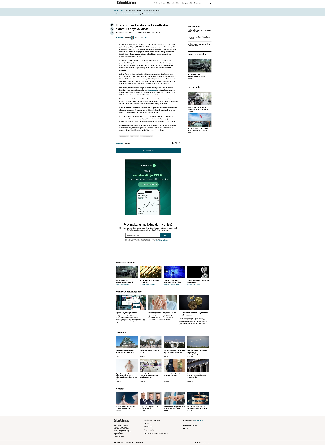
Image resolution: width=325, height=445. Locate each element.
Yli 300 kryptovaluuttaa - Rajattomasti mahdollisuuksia (193, 313)
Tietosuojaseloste (119, 443)
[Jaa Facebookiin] (112, 25)
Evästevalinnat (138, 443)
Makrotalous (120, 37)
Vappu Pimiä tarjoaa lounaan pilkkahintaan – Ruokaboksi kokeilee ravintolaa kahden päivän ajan (126, 376)
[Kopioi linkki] (112, 33)
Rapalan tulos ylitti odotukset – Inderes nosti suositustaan (142, 10)
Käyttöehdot (129, 443)
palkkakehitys (124, 136)
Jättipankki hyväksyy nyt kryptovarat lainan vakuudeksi (199, 30)
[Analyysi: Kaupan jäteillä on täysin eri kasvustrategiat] (151, 398)
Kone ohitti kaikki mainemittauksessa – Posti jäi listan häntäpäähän (149, 375)
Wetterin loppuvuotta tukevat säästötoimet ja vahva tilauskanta (198, 108)
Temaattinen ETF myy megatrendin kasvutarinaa (198, 281)
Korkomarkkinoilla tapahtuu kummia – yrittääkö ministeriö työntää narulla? (196, 375)
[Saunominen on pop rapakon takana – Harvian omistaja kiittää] (198, 398)
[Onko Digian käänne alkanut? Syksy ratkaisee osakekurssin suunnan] (199, 120)
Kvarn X (127, 284)
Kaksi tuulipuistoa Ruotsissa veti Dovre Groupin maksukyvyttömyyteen (197, 352)
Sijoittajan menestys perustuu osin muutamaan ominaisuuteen (174, 407)
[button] (114, 3)
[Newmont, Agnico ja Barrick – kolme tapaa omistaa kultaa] (174, 272)
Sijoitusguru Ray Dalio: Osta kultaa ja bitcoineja (199, 37)
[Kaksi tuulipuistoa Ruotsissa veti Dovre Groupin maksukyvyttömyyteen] (198, 342)
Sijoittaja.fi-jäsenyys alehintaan (127, 312)
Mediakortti (147, 423)
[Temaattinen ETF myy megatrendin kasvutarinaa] (198, 272)
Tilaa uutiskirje (148, 426)
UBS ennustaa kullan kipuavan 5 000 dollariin (149, 281)
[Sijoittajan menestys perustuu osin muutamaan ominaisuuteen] (174, 398)
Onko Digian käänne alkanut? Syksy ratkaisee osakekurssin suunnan (199, 129)
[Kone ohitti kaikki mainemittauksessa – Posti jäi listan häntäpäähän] (151, 365)
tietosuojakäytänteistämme (162, 240)
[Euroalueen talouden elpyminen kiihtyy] (151, 342)
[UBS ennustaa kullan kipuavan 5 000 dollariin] (151, 272)
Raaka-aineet (152, 284)
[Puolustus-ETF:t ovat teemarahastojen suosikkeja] (199, 65)
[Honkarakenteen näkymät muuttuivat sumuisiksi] (174, 365)
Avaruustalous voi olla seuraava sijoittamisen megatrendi (137, 14)
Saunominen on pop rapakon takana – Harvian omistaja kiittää (197, 407)
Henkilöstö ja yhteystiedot (152, 420)
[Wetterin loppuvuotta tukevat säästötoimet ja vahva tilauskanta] (199, 98)
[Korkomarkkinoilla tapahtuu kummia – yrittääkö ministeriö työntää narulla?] (198, 365)
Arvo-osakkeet (167, 284)
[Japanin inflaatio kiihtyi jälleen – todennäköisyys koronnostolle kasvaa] (127, 342)
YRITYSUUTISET (118, 10)
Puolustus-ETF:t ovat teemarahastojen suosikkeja (196, 75)
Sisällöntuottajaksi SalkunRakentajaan (156, 433)
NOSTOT (116, 14)
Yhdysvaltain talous (146, 136)
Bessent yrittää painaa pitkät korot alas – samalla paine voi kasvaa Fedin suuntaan (174, 352)
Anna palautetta (149, 430)
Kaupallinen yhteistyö (120, 284)
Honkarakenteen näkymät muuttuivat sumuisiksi (172, 374)
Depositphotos (198, 421)
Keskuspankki (152, 90)
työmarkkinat (134, 136)
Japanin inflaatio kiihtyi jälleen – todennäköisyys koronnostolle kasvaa (125, 352)
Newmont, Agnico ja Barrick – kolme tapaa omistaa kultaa (172, 281)
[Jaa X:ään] (112, 29)
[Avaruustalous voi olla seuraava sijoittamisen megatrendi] (127, 398)
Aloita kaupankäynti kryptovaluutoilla (162, 312)
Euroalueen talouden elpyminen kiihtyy (149, 351)
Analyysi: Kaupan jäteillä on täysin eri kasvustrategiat (199, 44)
